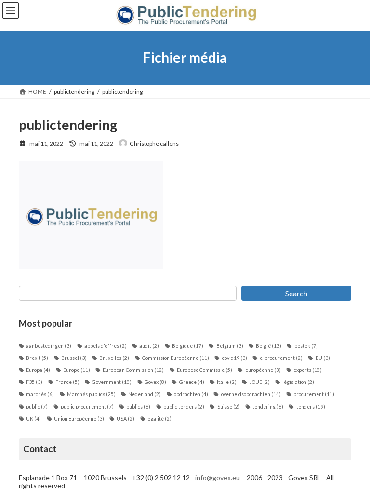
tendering (267, 406)
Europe (76, 370)
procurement (313, 394)
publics (138, 406)
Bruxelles (114, 358)
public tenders (183, 406)
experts (307, 370)
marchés (40, 394)
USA (125, 418)
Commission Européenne (175, 358)
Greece (191, 382)
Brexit (37, 358)
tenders (310, 406)
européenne (262, 370)
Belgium (229, 346)
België (268, 346)
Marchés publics (91, 394)
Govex (155, 382)
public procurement (87, 406)
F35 (34, 382)
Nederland (144, 394)
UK (33, 418)
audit (149, 346)
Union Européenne (79, 418)
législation (298, 382)
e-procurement (281, 358)
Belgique (187, 346)
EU (323, 358)
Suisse (228, 406)
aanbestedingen (48, 346)
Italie (227, 382)
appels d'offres (105, 346)
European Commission (133, 370)
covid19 (234, 358)
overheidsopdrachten (250, 394)
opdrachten (191, 394)
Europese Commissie (204, 370)
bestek (305, 346)
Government (112, 382)
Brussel (74, 358)
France (67, 382)
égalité (159, 418)
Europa (38, 370)
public (37, 406)
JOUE (259, 382)
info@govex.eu (217, 477)
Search (296, 293)
